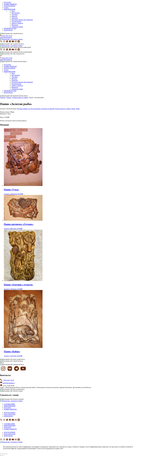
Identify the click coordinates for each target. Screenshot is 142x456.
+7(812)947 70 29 (8, 380)
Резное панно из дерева (20, 97)
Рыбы (73, 109)
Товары (8, 97)
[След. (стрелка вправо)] (2, 455)
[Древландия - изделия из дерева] (11, 39)
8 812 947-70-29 (7, 36)
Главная (2, 97)
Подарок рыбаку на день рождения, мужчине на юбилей (35, 109)
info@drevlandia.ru (6, 37)
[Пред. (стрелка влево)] (1, 455)
